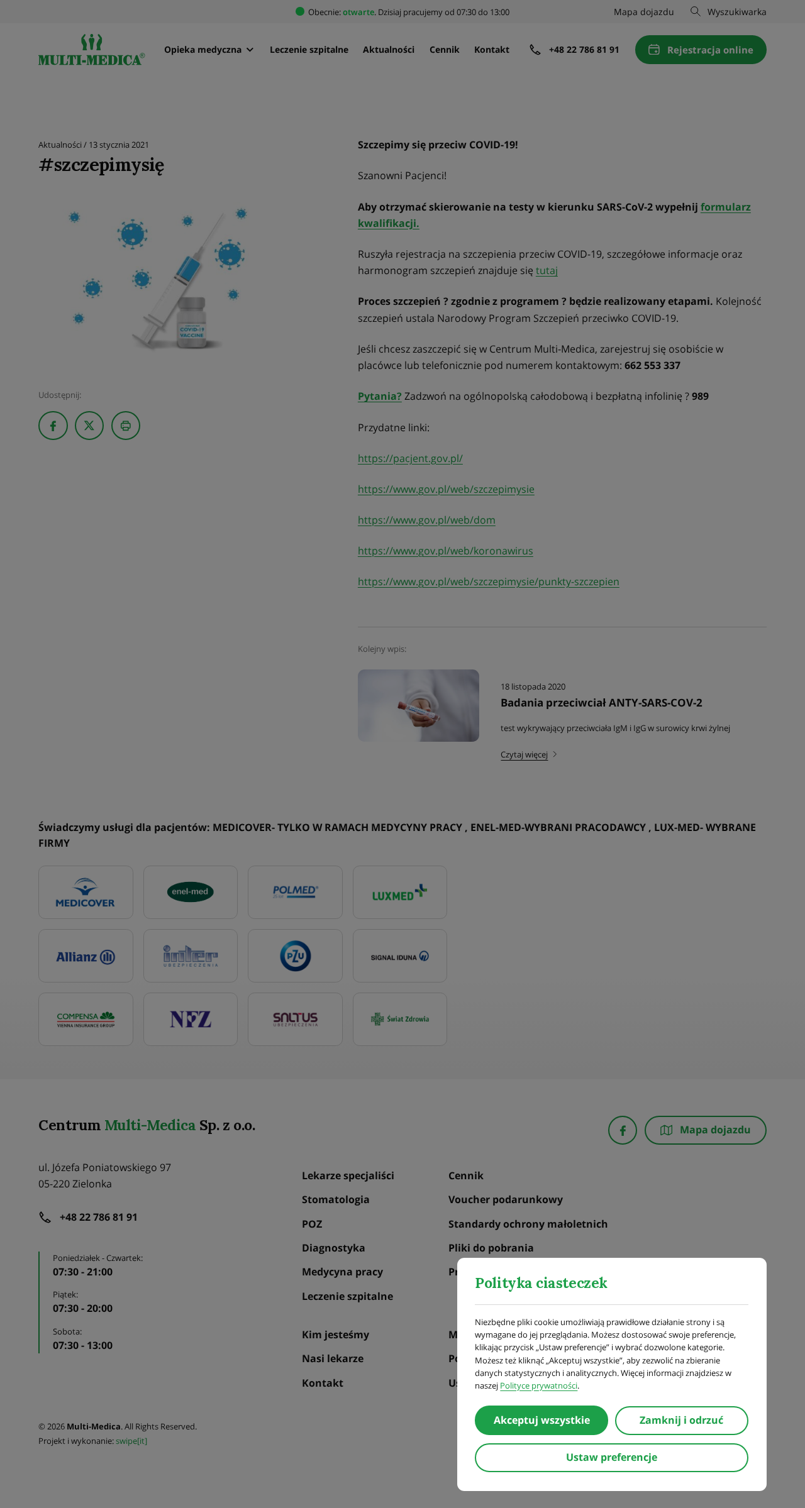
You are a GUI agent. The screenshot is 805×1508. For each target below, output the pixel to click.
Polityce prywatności (538, 1385)
